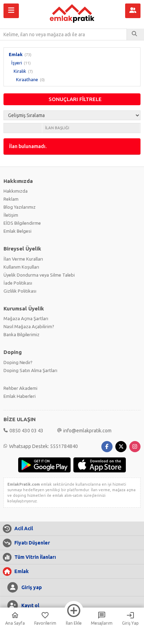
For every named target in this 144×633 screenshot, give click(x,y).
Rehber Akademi (20, 388)
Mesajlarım (102, 623)
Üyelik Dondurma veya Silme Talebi (39, 274)
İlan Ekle (74, 623)
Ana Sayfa (15, 623)
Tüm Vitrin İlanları (35, 557)
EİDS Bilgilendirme (22, 223)
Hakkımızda (15, 190)
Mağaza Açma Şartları (25, 318)
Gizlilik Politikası (19, 290)
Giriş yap (31, 587)
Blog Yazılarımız (19, 206)
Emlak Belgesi (17, 231)
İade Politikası (17, 282)
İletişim (10, 215)
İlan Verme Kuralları (23, 258)
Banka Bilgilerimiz (21, 334)
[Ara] (135, 34)
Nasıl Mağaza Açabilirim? (28, 326)
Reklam (11, 198)
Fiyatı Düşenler (32, 543)
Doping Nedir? (18, 362)
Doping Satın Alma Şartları (30, 370)
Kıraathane (27, 79)
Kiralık (20, 71)
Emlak (16, 54)
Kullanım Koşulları (21, 266)
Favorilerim (45, 623)
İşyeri (16, 62)
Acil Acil (23, 528)
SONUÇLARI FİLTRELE (75, 99)
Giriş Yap (130, 623)
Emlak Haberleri (19, 396)
